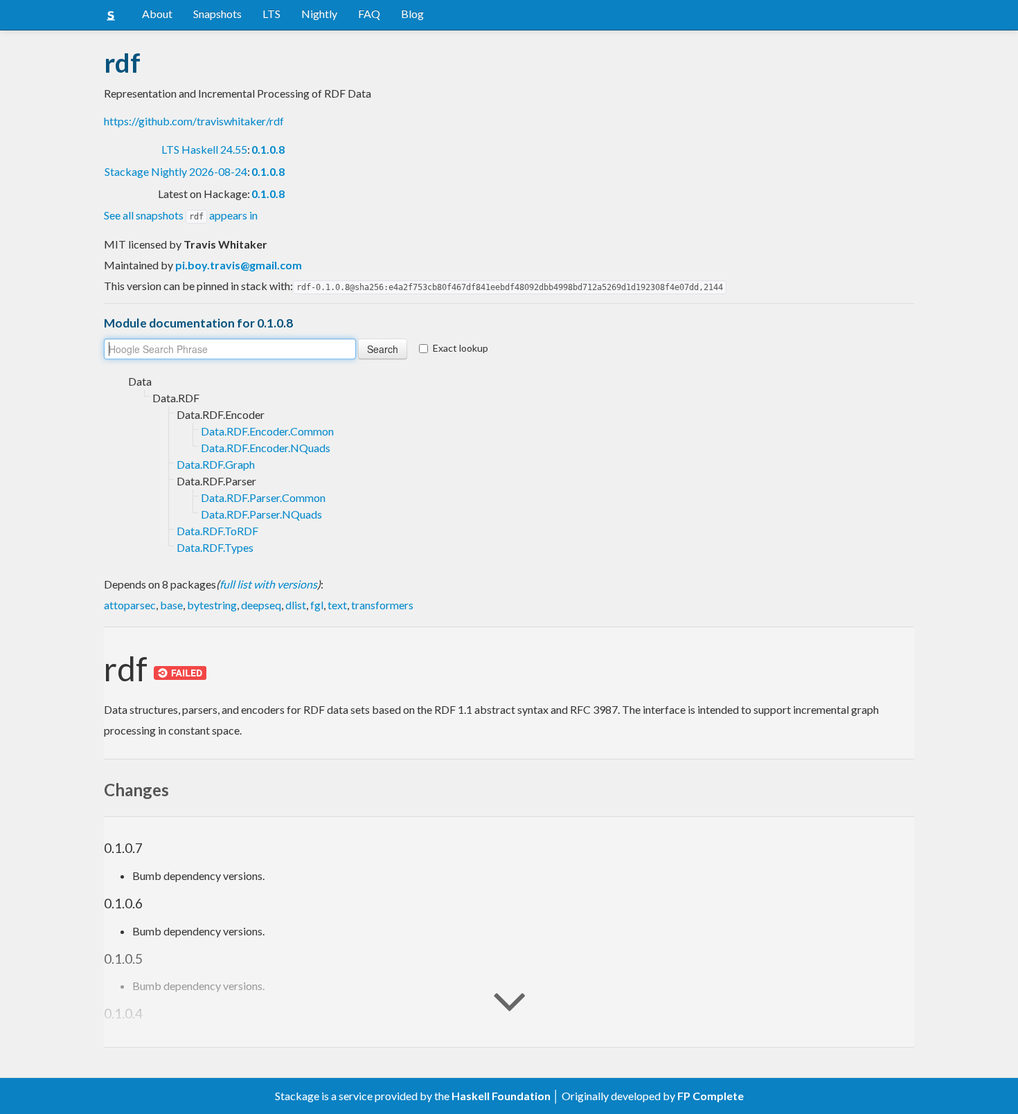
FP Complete (710, 1095)
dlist (295, 604)
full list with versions (268, 584)
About (157, 13)
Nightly (319, 13)
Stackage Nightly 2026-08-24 (176, 171)
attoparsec (130, 604)
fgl (316, 604)
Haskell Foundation (501, 1095)
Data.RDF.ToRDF (217, 530)
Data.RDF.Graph (216, 464)
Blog (412, 13)
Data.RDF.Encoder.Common (267, 431)
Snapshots (217, 13)
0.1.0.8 (268, 149)
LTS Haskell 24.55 (204, 149)
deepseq (261, 604)
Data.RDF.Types (215, 547)
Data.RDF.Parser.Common (263, 497)
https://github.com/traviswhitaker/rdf (194, 120)
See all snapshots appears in (181, 215)
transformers (382, 604)
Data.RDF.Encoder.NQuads (265, 447)
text (337, 604)
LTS (271, 13)
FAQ (369, 13)
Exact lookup (460, 348)
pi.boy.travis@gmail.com (238, 264)
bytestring (212, 604)
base (171, 604)
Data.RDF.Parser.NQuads (261, 514)
